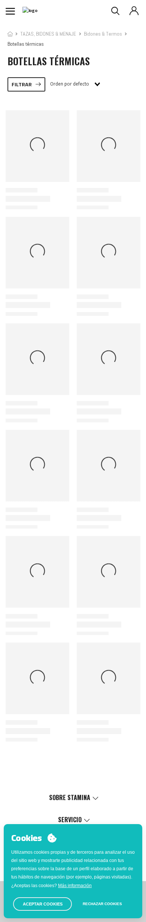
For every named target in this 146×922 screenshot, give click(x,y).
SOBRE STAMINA (69, 797)
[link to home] (10, 33)
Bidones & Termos (103, 33)
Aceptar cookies (43, 904)
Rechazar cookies (102, 904)
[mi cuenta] (134, 10)
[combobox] (74, 84)
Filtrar (22, 84)
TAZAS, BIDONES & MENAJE (48, 33)
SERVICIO (70, 819)
